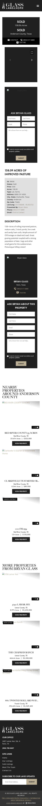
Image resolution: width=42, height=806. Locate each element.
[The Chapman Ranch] (21, 635)
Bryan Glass (23, 207)
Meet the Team (8, 767)
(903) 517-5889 (18, 210)
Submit (21, 158)
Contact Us (6, 770)
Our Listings (7, 761)
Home (4, 758)
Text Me (23, 293)
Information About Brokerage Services (25, 799)
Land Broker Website (14, 803)
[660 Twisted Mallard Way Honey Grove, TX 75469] (21, 683)
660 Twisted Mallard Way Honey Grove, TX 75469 (21, 700)
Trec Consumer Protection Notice (15, 798)
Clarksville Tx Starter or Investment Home (21, 481)
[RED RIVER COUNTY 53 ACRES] (21, 415)
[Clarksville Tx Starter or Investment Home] (21, 463)
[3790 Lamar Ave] (21, 587)
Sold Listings (7, 764)
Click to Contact (18, 212)
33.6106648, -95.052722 (24, 205)
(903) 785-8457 (8, 748)
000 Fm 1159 (21, 529)
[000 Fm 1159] (21, 511)
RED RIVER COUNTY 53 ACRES (21, 433)
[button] (38, 6)
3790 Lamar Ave (21, 604)
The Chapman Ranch (21, 652)
